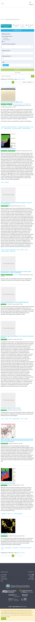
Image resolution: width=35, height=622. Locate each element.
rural (22, 418)
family (2, 249)
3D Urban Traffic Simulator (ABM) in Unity (12, 102)
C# (1, 128)
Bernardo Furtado (4, 205)
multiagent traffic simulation (24, 126)
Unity (32, 126)
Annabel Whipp (4, 105)
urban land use (16, 547)
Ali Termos (16, 274)
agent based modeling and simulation (9, 126)
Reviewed (5, 38)
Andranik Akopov (4, 443)
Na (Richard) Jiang (11, 150)
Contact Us (3, 577)
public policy (12, 251)
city (2, 549)
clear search (22, 79)
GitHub (22, 26)
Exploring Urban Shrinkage (8, 483)
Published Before (6, 56)
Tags (3, 62)
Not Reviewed (6, 39)
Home (2, 19)
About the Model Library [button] (7, 26)
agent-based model (18, 513)
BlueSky (32, 577)
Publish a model (17, 30)
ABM (18, 249)
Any (4, 41)
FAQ (2, 581)
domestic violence (5, 251)
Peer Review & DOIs (30, 26)
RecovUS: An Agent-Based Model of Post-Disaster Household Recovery (17, 336)
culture (25, 418)
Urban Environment (26, 128)
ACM (10, 418)
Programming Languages (8, 44)
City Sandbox (4, 534)
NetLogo (7, 182)
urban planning (8, 547)
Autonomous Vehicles (16, 128)
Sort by (24, 82)
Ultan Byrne (3, 304)
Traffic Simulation (7, 128)
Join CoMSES (4, 575)
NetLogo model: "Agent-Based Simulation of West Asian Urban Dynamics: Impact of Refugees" (16, 272)
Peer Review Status (7, 36)
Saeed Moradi (4, 339)
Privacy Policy (4, 579)
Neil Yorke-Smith (9, 274)
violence (22, 249)
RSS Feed (30, 579)
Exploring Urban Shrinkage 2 (8, 148)
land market (3, 513)
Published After (6, 50)
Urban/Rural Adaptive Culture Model (10, 408)
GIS (12, 513)
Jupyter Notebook (16, 418)
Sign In (32, 4)
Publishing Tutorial (16, 26)
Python (6, 418)
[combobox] (17, 46)
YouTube (30, 575)
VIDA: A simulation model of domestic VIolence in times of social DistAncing (16, 203)
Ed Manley (10, 105)
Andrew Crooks (4, 150)
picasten (3, 274)
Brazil (26, 249)
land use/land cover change (25, 547)
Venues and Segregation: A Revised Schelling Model (15, 302)
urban (2, 182)
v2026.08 (25, 606)
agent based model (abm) (10, 249)
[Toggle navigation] (2, 3)
